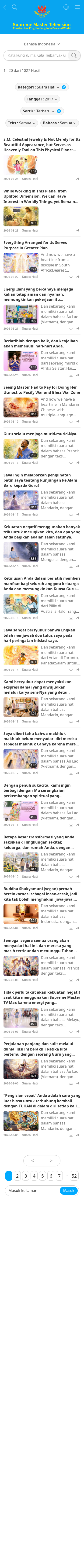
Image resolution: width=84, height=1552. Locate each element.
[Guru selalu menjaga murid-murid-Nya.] (21, 449)
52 (74, 1176)
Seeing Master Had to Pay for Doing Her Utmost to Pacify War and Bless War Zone (42, 390)
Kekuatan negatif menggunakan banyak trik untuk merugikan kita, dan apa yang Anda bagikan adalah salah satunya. (42, 532)
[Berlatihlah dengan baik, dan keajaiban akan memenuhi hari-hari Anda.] (21, 361)
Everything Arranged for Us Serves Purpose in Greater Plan (35, 245)
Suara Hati (30, 179)
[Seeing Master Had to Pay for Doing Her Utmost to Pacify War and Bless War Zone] (21, 407)
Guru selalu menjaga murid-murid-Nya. (40, 433)
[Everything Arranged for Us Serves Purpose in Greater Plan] (21, 263)
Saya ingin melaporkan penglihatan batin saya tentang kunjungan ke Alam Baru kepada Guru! (40, 480)
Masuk (68, 1191)
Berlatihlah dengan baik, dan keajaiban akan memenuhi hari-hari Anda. (41, 343)
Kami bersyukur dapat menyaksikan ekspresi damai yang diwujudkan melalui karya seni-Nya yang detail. (38, 687)
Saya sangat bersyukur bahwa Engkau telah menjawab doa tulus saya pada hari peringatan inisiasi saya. (39, 635)
